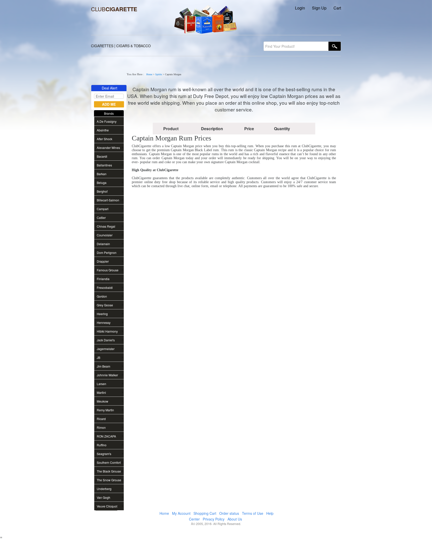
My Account (181, 513)
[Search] (334, 46)
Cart (337, 8)
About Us (235, 519)
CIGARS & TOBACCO (133, 45)
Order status (229, 513)
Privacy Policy (213, 519)
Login (300, 8)
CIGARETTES (102, 45)
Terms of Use (252, 513)
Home (149, 74)
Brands (109, 113)
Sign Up (319, 8)
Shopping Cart (205, 513)
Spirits (158, 74)
